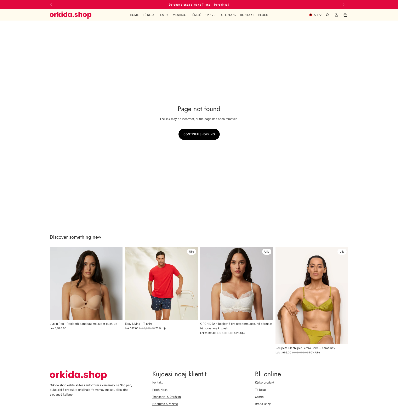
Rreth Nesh (159, 389)
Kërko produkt (264, 382)
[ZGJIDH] (116, 313)
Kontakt (157, 382)
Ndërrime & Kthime (165, 404)
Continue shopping (199, 134)
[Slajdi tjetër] (343, 4)
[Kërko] (327, 15)
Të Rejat (260, 389)
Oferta (259, 396)
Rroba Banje (263, 404)
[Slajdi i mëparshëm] (51, 4)
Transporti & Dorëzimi (166, 396)
